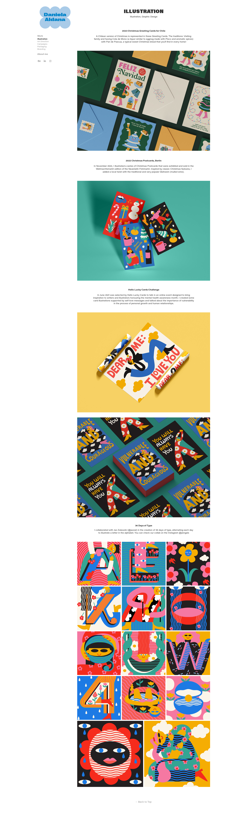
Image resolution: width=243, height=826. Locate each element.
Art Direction (43, 41)
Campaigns (42, 44)
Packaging (42, 46)
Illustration (42, 39)
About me (42, 54)
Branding (41, 49)
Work (40, 36)
